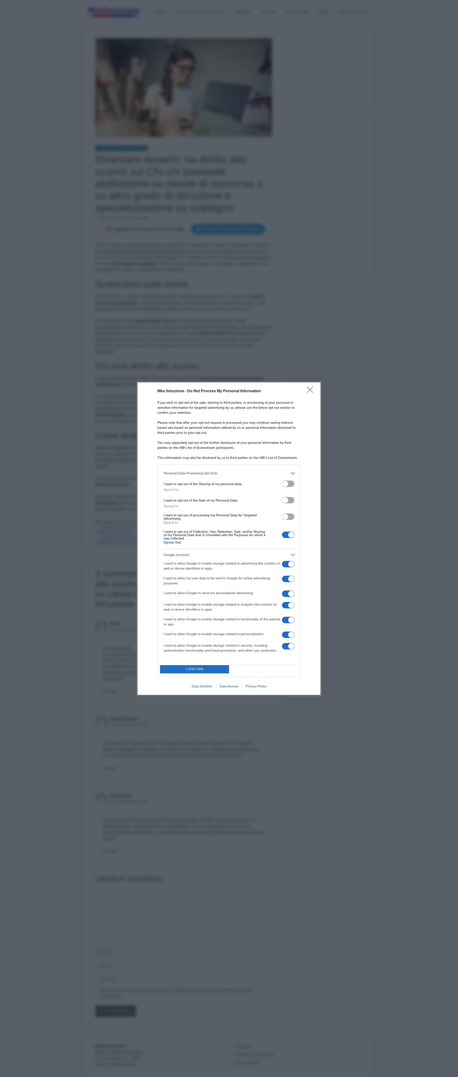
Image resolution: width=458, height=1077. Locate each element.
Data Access (229, 686)
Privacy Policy (256, 686)
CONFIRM (194, 669)
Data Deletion (202, 686)
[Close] (311, 391)
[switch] (288, 484)
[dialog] (229, 538)
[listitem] (229, 473)
